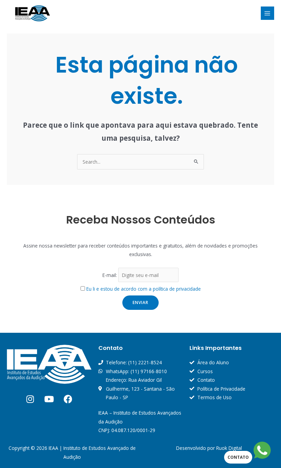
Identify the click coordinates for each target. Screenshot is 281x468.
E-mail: (110, 275)
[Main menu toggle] (267, 13)
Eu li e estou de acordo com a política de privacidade (143, 289)
